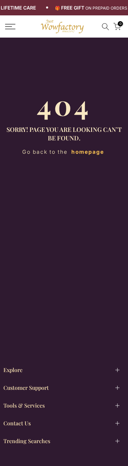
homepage (87, 152)
